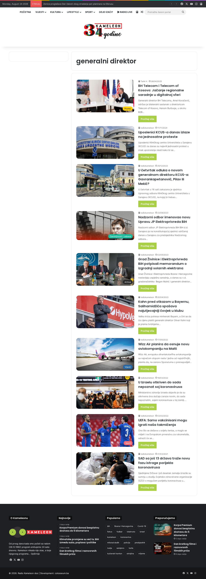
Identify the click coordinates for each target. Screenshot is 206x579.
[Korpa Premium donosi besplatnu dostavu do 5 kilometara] (162, 529)
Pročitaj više (147, 119)
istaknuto (131, 531)
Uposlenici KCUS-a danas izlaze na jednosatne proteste (164, 134)
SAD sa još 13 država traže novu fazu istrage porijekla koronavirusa (164, 463)
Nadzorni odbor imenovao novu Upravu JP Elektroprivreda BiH (164, 219)
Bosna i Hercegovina (123, 526)
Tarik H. (144, 81)
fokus (109, 531)
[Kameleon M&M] (103, 30)
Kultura (55, 12)
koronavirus (126, 537)
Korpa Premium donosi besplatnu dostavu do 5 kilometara (184, 530)
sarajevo (120, 548)
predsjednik (140, 542)
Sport (89, 12)
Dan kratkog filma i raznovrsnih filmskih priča (185, 547)
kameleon (111, 537)
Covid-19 (142, 526)
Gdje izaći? (106, 12)
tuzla (131, 548)
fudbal (119, 531)
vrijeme (141, 553)
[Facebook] (11, 560)
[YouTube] (18, 560)
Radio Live (125, 12)
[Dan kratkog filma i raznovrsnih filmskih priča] (162, 548)
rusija (109, 548)
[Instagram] (22, 560)
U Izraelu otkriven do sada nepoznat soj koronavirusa (160, 384)
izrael (142, 531)
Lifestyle (73, 12)
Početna (25, 12)
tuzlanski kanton (114, 553)
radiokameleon (147, 128)
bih (108, 526)
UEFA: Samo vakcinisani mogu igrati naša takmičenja (162, 422)
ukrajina (130, 553)
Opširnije (35, 553)
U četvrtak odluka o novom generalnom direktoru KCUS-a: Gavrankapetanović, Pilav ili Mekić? (163, 177)
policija (127, 542)
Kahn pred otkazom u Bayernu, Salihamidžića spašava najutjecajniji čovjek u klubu (163, 306)
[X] (15, 560)
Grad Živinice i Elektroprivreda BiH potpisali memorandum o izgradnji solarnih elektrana (162, 263)
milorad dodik (113, 542)
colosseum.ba (62, 573)
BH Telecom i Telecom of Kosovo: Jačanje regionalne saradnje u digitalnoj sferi (161, 90)
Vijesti (39, 12)
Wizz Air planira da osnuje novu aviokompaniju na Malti (163, 346)
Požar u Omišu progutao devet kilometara (64, 4)
